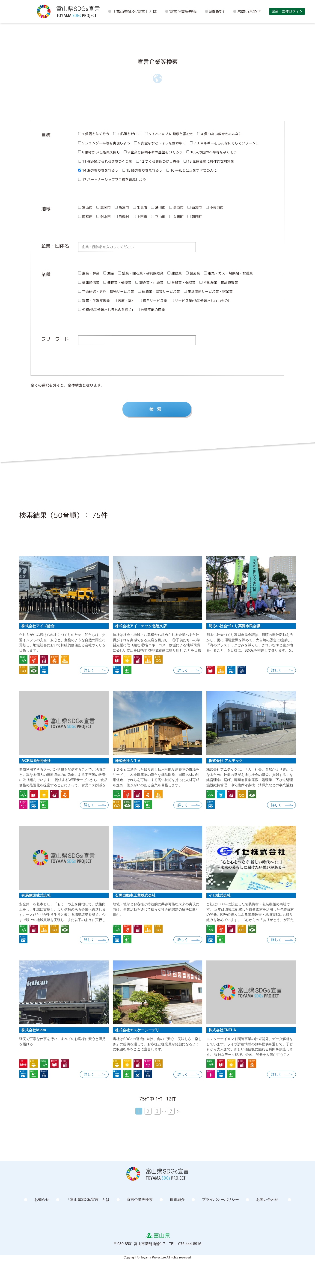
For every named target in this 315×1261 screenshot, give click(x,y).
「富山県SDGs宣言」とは (134, 11)
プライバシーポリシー (220, 1199)
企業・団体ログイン (287, 11)
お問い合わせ (249, 11)
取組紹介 (217, 11)
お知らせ (41, 1199)
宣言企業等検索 (183, 11)
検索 (157, 409)
